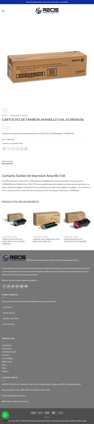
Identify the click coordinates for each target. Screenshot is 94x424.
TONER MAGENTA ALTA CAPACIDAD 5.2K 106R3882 (75, 240)
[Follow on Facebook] (4, 286)
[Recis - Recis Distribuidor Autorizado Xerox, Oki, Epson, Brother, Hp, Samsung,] (47, 11)
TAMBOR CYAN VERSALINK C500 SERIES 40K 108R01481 (46, 240)
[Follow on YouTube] (26, 286)
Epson (9, 307)
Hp (4, 307)
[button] (3, 11)
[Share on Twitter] (13, 149)
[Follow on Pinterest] (22, 286)
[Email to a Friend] (17, 149)
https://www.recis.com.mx (18, 401)
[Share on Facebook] (8, 149)
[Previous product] (8, 128)
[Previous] (2, 228)
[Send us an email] (17, 286)
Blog (47, 417)
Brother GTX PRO (10, 318)
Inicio (4, 115)
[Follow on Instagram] (8, 286)
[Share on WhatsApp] (4, 149)
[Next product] (4, 128)
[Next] (92, 228)
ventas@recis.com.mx (16, 395)
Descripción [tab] (7, 164)
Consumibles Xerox (18, 115)
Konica (12, 313)
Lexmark (10, 324)
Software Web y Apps (78, 421)
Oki (4, 324)
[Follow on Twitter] (13, 286)
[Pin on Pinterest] (22, 149)
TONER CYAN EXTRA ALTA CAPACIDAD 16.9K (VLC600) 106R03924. (13, 241)
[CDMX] (5, 414)
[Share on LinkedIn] (26, 149)
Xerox (5, 313)
